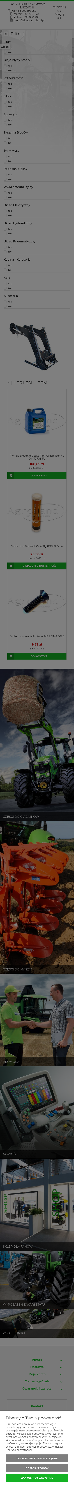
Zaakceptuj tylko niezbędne (37, 1458)
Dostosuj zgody (37, 1468)
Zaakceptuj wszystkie (37, 1477)
